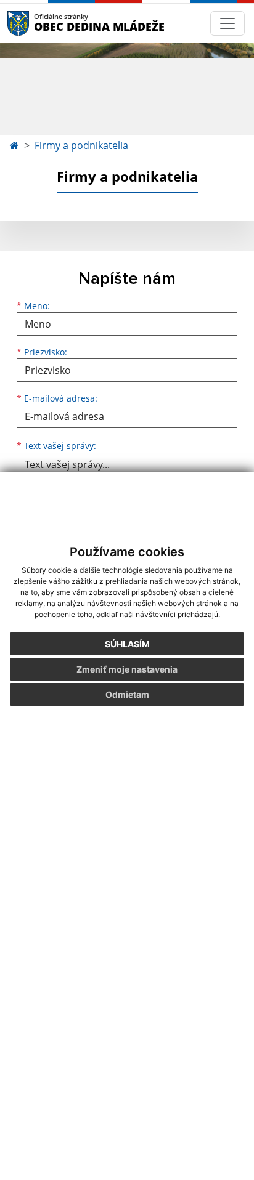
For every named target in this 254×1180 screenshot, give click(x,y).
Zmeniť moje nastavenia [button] (127, 669)
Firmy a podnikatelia (81, 145)
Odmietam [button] (127, 694)
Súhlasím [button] (127, 644)
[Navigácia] (227, 23)
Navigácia (36, 23)
